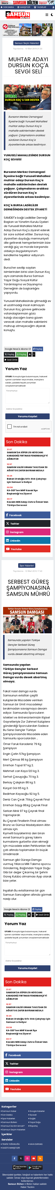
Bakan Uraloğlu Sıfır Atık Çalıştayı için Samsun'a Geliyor (26, 480)
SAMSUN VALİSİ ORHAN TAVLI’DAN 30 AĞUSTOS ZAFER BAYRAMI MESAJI (27, 469)
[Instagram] (27, 1158)
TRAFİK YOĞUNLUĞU (11, 1144)
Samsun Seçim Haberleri (27, 43)
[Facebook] (14, 1158)
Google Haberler (37, 1111)
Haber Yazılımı (27, 1186)
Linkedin (15, 540)
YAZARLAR (41, 7)
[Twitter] (21, 1158)
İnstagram (16, 532)
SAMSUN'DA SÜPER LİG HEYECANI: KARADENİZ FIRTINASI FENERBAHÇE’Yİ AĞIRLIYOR (27, 455)
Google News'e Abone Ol (18, 349)
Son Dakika (7, 1115)
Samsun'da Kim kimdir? (13, 1126)
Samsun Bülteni (9, 1122)
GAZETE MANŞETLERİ (11, 1148)
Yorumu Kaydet (27, 416)
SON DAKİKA (8, 7)
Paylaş (38, 349)
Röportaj (33, 1126)
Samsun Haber (9, 1111)
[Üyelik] (53, 7)
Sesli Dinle (11, 359)
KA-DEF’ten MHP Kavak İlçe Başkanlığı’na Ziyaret (22, 492)
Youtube (16, 549)
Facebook (15, 515)
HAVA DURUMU (36, 1144)
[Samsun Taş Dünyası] (27, 29)
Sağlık (32, 1118)
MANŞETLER (25, 7)
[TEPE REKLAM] (27, 2)
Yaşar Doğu (35, 1122)
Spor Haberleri (27, 565)
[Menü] (47, 15)
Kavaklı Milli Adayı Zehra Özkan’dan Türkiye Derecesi (27, 503)
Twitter (14, 523)
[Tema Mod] (52, 15)
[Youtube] (33, 1158)
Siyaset (33, 1115)
